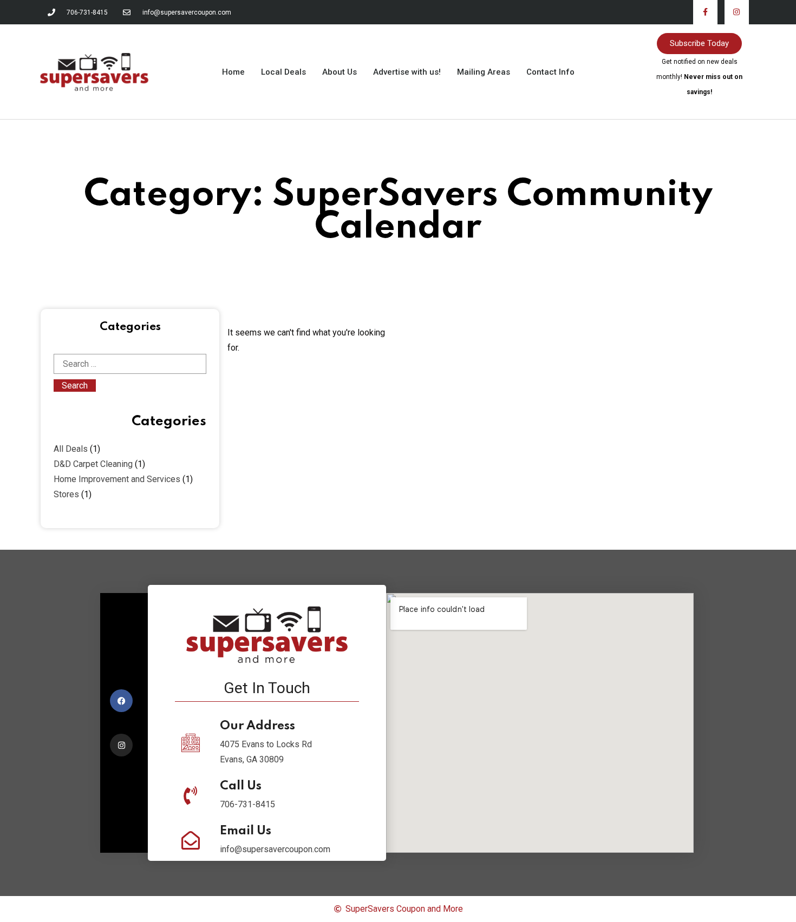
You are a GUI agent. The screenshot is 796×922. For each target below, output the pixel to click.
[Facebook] (121, 700)
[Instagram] (737, 12)
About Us (339, 72)
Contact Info (550, 72)
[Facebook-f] (705, 12)
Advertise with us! (407, 72)
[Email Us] (190, 840)
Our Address (257, 726)
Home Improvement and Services (117, 479)
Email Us (245, 831)
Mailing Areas (483, 72)
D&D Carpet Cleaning (93, 464)
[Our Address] (190, 743)
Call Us (241, 786)
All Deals (71, 449)
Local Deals (283, 72)
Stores (66, 494)
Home (233, 72)
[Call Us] (190, 795)
